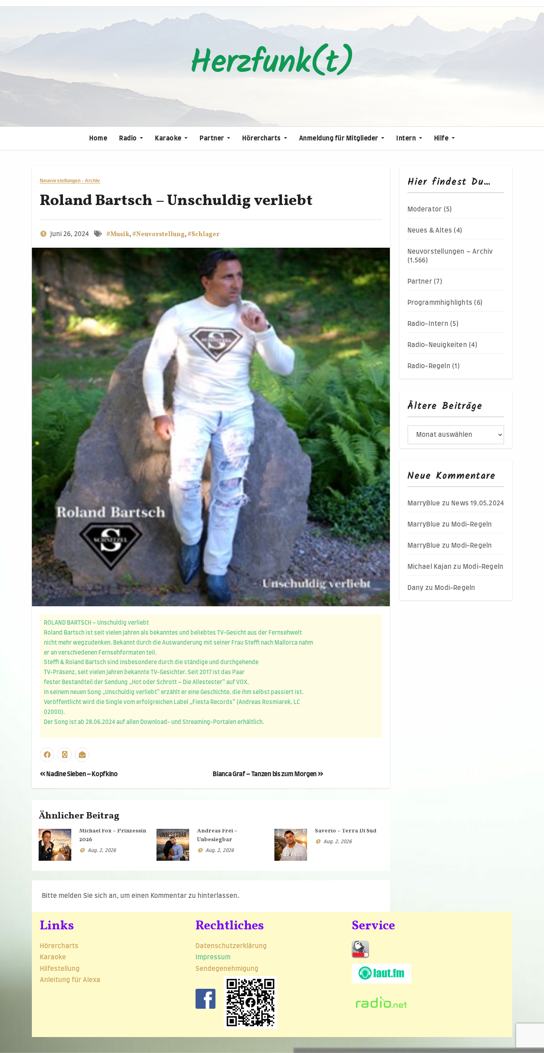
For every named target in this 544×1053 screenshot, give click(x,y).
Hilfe (442, 138)
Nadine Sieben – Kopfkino (81, 774)
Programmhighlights (440, 303)
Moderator (424, 209)
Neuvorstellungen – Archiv (450, 251)
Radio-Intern (427, 324)
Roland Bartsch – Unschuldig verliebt (176, 201)
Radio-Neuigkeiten (437, 345)
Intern (406, 138)
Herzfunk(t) (272, 63)
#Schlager (203, 234)
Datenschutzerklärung (232, 946)
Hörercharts (262, 138)
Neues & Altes (429, 230)
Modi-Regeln (471, 524)
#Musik (117, 234)
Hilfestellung (60, 969)
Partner (212, 138)
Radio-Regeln (428, 366)
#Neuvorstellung (158, 234)
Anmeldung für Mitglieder (339, 138)
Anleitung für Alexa (70, 980)
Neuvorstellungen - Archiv (70, 180)
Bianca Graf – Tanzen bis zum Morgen (265, 774)
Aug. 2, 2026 (102, 850)
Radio (128, 138)
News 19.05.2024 (477, 503)
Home (98, 138)
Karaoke (169, 138)
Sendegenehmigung (227, 969)
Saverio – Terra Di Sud (345, 831)
